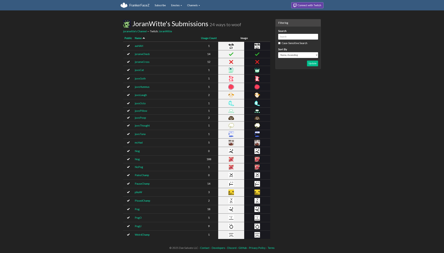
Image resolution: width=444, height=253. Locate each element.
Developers (218, 247)
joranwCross (142, 61)
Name (138, 38)
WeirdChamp (142, 234)
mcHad (139, 142)
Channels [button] (192, 5)
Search (282, 30)
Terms (271, 247)
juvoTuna (140, 134)
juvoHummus (142, 86)
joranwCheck (142, 54)
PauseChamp (142, 183)
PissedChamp (142, 200)
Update (312, 63)
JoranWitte (165, 31)
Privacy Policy (257, 247)
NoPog (139, 166)
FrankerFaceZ (139, 5)
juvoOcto (140, 103)
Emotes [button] (175, 5)
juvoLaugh (141, 94)
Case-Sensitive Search (294, 43)
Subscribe (160, 5)
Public (128, 38)
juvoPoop (140, 117)
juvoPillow (141, 110)
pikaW (138, 192)
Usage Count (209, 38)
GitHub (242, 247)
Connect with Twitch (309, 5)
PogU (138, 226)
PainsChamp (142, 175)
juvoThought (142, 125)
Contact (205, 247)
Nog (137, 151)
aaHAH (139, 45)
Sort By (282, 49)
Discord (231, 247)
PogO (138, 217)
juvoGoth (140, 78)
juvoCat (139, 69)
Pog (137, 209)
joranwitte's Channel (135, 31)
